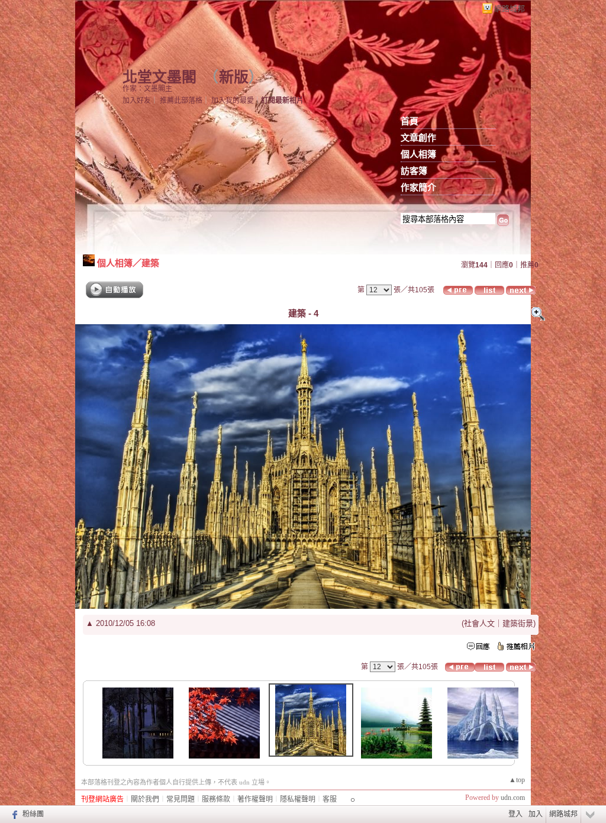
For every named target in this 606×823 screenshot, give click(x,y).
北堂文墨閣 (159, 77)
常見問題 (180, 799)
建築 (150, 263)
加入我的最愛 (232, 100)
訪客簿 (414, 171)
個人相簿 (418, 154)
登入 (515, 814)
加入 (535, 814)
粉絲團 (33, 814)
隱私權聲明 (297, 799)
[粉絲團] (13, 814)
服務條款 (216, 799)
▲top (517, 780)
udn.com (513, 797)
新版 (234, 77)
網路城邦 (509, 8)
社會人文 (479, 623)
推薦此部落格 (181, 100)
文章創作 (418, 138)
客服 (330, 799)
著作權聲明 (255, 799)
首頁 (409, 121)
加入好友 (137, 100)
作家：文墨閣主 (147, 89)
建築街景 (517, 623)
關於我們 (145, 799)
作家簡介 (418, 187)
